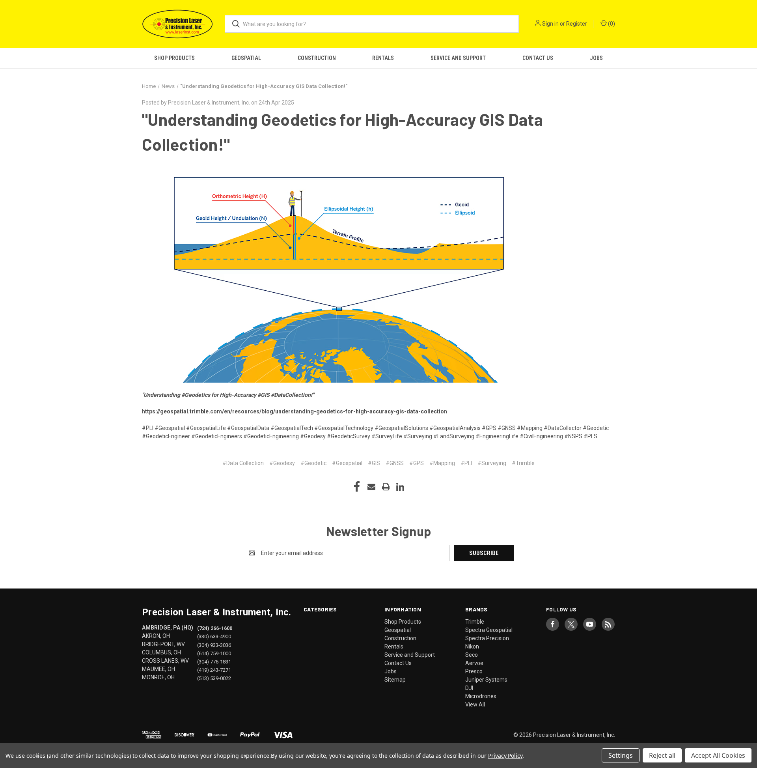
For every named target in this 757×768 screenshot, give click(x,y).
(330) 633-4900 (214, 636)
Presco (474, 671)
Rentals (383, 58)
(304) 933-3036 (214, 645)
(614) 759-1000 (214, 653)
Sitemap (395, 679)
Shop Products (174, 58)
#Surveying (491, 463)
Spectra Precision (487, 638)
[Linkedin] (400, 486)
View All (475, 704)
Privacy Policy (505, 755)
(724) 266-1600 (214, 628)
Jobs (596, 58)
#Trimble (523, 463)
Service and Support (458, 58)
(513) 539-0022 (214, 678)
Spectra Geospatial (489, 630)
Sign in (550, 24)
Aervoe (474, 663)
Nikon (472, 646)
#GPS (416, 463)
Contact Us (537, 58)
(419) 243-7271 (214, 670)
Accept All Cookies (718, 755)
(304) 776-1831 (214, 661)
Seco (471, 655)
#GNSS (395, 463)
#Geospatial (347, 463)
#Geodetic (313, 463)
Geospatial (246, 58)
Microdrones (480, 696)
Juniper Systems (486, 679)
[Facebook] (357, 486)
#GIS (374, 463)
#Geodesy (282, 463)
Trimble (474, 622)
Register (576, 24)
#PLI (466, 463)
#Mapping (442, 463)
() (611, 24)
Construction (317, 58)
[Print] (386, 486)
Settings (620, 755)
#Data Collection (243, 463)
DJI (469, 688)
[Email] (371, 486)
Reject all (662, 755)
